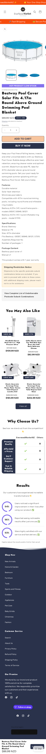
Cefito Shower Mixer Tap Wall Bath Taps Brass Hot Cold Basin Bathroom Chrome (34, 344)
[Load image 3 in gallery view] (34, 75)
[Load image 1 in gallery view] (11, 75)
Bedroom (9, 572)
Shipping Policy (11, 660)
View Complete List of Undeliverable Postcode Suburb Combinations (21, 295)
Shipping (4, 121)
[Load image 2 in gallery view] (23, 75)
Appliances (9, 600)
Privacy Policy (10, 649)
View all (23, 406)
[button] (5, 12)
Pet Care (8, 606)
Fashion (8, 622)
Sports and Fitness (13, 589)
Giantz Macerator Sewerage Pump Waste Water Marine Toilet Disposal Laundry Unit (12, 388)
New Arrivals (10, 561)
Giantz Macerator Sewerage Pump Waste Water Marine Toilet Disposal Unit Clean (34, 388)
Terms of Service (12, 665)
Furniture (9, 578)
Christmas (9, 617)
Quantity (5, 125)
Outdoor (8, 595)
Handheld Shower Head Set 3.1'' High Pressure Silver (12, 343)
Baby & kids (10, 611)
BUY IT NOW (23, 145)
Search (8, 638)
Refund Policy (10, 654)
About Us (9, 643)
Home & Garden (12, 567)
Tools (7, 583)
